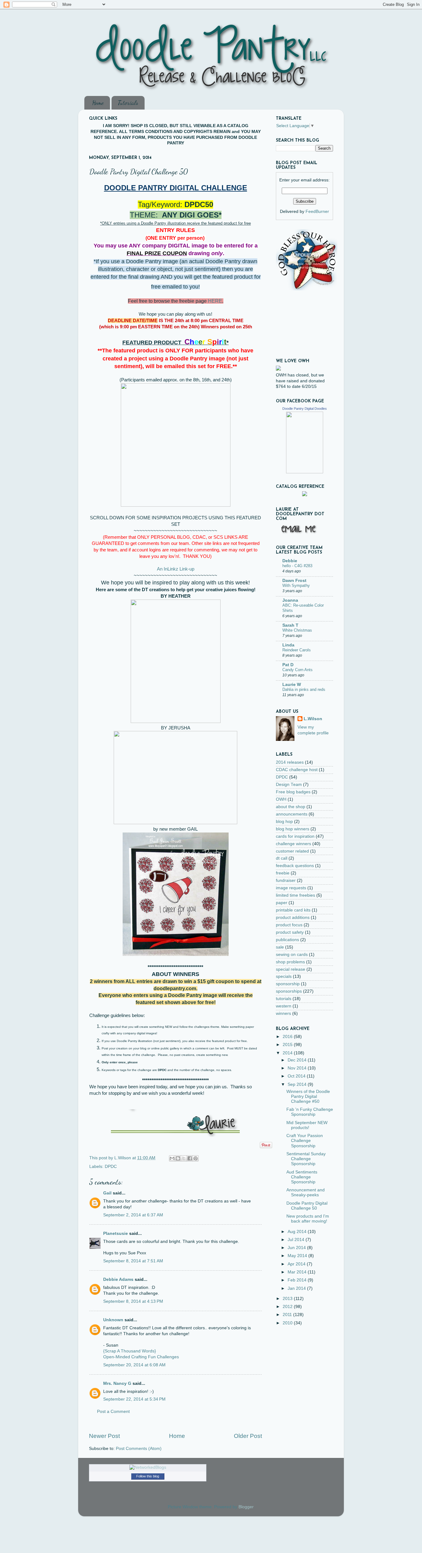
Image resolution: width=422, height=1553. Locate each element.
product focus (289, 925)
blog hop (284, 821)
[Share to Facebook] (190, 1158)
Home (97, 102)
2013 (288, 1298)
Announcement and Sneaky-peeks (305, 1192)
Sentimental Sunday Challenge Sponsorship (306, 1159)
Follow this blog (147, 1476)
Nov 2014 (298, 1068)
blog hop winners (292, 829)
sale (280, 947)
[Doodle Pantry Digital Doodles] (304, 472)
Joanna (290, 600)
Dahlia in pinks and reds (303, 689)
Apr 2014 (297, 1264)
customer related (292, 851)
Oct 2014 (297, 1076)
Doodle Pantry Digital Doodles (304, 408)
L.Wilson (313, 718)
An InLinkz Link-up (175, 569)
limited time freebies (295, 895)
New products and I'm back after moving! (307, 1218)
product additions (293, 917)
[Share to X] (184, 1158)
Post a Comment (113, 1411)
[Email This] (172, 1158)
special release (290, 969)
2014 (288, 1053)
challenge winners (293, 843)
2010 (288, 1323)
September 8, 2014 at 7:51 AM (133, 1261)
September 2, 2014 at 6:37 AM (133, 1215)
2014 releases (290, 762)
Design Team (289, 784)
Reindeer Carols (296, 650)
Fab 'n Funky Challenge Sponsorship (309, 1112)
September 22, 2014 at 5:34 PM (134, 1399)
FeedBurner (317, 211)
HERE (215, 301)
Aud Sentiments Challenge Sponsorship (301, 1177)
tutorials (283, 998)
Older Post (248, 1436)
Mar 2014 (298, 1272)
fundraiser (286, 880)
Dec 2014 (298, 1060)
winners (283, 1013)
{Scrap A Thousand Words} (129, 1351)
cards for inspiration (295, 836)
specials (284, 976)
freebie (282, 873)
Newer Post (104, 1436)
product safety (290, 932)
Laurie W (291, 684)
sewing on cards (292, 954)
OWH (281, 799)
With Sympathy (296, 585)
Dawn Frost (294, 580)
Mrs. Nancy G (117, 1383)
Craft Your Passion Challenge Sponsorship (304, 1140)
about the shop (290, 806)
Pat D (287, 664)
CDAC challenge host (297, 769)
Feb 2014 (298, 1280)
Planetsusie (115, 1233)
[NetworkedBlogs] (147, 1467)
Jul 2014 (297, 1239)
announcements (291, 814)
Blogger (245, 1507)
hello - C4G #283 (297, 565)
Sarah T (290, 625)
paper (281, 902)
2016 (288, 1036)
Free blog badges (293, 792)
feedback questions (295, 865)
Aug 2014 (298, 1231)
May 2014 (298, 1255)
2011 (288, 1314)
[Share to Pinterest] (195, 1158)
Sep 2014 (298, 1084)
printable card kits (293, 910)
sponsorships (289, 991)
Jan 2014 (297, 1288)
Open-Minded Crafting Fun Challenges (141, 1357)
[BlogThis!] (178, 1158)
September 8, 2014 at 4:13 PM (133, 1301)
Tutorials (128, 102)
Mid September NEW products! (306, 1125)
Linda (288, 645)
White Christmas (297, 630)
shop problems (290, 962)
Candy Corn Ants (297, 669)
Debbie (289, 560)
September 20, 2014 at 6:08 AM (134, 1365)
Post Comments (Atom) (139, 1448)
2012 (288, 1306)
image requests (291, 888)
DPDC (111, 1166)
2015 (288, 1044)
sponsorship (288, 984)
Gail (107, 1193)
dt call (281, 858)
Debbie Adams (118, 1279)
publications (287, 939)
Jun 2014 (297, 1247)
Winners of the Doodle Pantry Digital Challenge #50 (308, 1096)
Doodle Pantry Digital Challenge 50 (306, 1205)
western (283, 1006)
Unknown (113, 1320)
